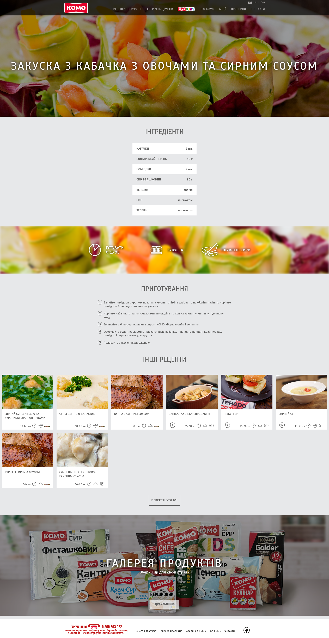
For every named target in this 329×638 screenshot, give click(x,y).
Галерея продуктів (159, 9)
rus (256, 2)
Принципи (238, 9)
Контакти (258, 9)
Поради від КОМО (195, 631)
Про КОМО (207, 9)
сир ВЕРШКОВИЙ (148, 179)
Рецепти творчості (127, 9)
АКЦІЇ (222, 9)
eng (263, 2)
